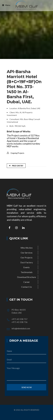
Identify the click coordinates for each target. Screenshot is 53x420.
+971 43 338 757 (19, 319)
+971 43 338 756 (19, 322)
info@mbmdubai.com (21, 328)
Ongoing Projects (17, 153)
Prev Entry (17, 166)
